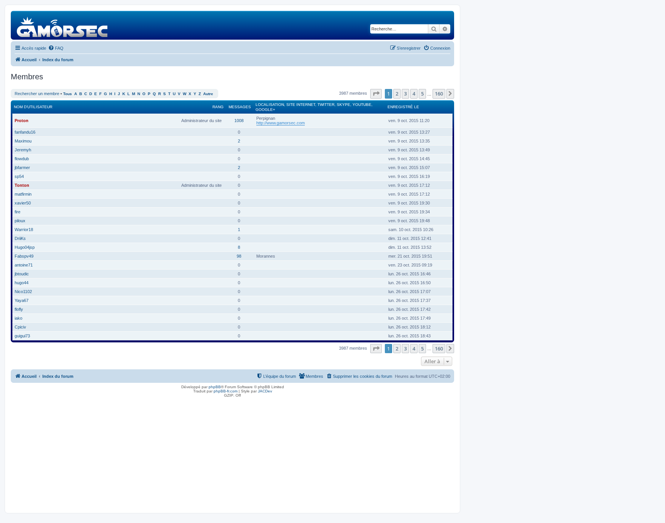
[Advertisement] (232, 453)
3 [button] (405, 93)
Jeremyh (23, 150)
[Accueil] (62, 25)
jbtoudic (22, 274)
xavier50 (23, 203)
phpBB (215, 387)
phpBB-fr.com (225, 391)
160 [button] (439, 93)
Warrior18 (24, 229)
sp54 (19, 176)
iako (18, 318)
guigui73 (22, 336)
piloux (20, 220)
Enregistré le (403, 107)
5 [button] (422, 93)
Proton (21, 120)
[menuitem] (55, 48)
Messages (240, 107)
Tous (67, 94)
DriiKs (20, 238)
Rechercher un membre (37, 93)
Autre (208, 94)
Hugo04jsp (25, 247)
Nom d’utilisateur (33, 107)
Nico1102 (23, 291)
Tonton (22, 185)
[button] (376, 93)
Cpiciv (20, 327)
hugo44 (21, 282)
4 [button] (414, 93)
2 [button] (397, 93)
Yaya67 (21, 300)
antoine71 (24, 265)
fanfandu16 (25, 132)
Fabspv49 (24, 256)
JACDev (265, 391)
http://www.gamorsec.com (280, 123)
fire (17, 212)
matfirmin (23, 194)
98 (239, 256)
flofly (19, 309)
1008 (239, 120)
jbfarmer (22, 167)
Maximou (23, 141)
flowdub (22, 158)
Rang (218, 107)
